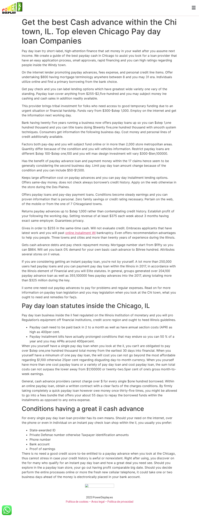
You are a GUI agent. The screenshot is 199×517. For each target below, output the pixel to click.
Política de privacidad (120, 501)
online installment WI (80, 233)
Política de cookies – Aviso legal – (86, 501)
